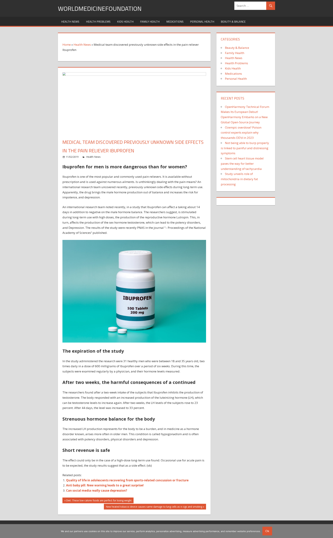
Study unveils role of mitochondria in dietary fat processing (239, 179)
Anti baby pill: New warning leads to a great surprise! (105, 485)
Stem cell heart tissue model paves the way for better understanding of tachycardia (242, 163)
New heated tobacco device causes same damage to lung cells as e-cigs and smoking (154, 507)
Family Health (150, 21)
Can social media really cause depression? (96, 490)
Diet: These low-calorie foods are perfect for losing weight (99, 501)
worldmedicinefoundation (100, 8)
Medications (174, 21)
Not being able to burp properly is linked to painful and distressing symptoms (245, 148)
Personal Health (202, 21)
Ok (267, 531)
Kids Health (125, 21)
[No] (328, 531)
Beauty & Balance (233, 21)
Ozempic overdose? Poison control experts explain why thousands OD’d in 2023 (241, 132)
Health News (70, 21)
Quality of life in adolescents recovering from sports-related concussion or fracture (127, 480)
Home (66, 45)
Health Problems (98, 21)
